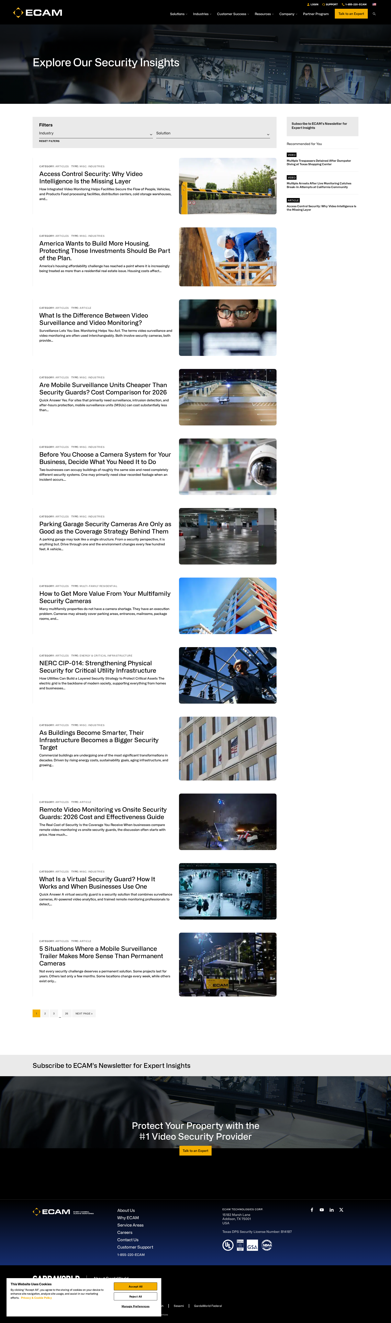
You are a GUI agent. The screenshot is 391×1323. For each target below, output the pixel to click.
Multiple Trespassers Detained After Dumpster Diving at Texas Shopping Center (319, 162)
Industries (201, 14)
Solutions (177, 14)
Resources (263, 14)
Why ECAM (128, 1217)
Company (286, 14)
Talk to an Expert (351, 13)
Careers (124, 1232)
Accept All (135, 1286)
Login (314, 4)
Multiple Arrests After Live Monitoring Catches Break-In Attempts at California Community (319, 185)
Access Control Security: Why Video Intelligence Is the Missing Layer (321, 208)
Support (332, 4)
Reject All (135, 1296)
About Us (126, 1210)
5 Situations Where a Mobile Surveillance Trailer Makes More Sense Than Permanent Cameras (101, 956)
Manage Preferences (135, 1306)
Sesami (179, 1305)
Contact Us (127, 1239)
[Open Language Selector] (374, 4)
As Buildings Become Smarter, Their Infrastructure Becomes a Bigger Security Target (99, 740)
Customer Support (135, 1247)
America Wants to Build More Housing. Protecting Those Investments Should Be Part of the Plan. (104, 250)
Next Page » (84, 1014)
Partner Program (316, 14)
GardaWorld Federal (208, 1305)
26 (68, 1013)
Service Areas (130, 1225)
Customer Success (231, 14)
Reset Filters (49, 141)
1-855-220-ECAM (356, 4)
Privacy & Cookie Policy (36, 1297)
